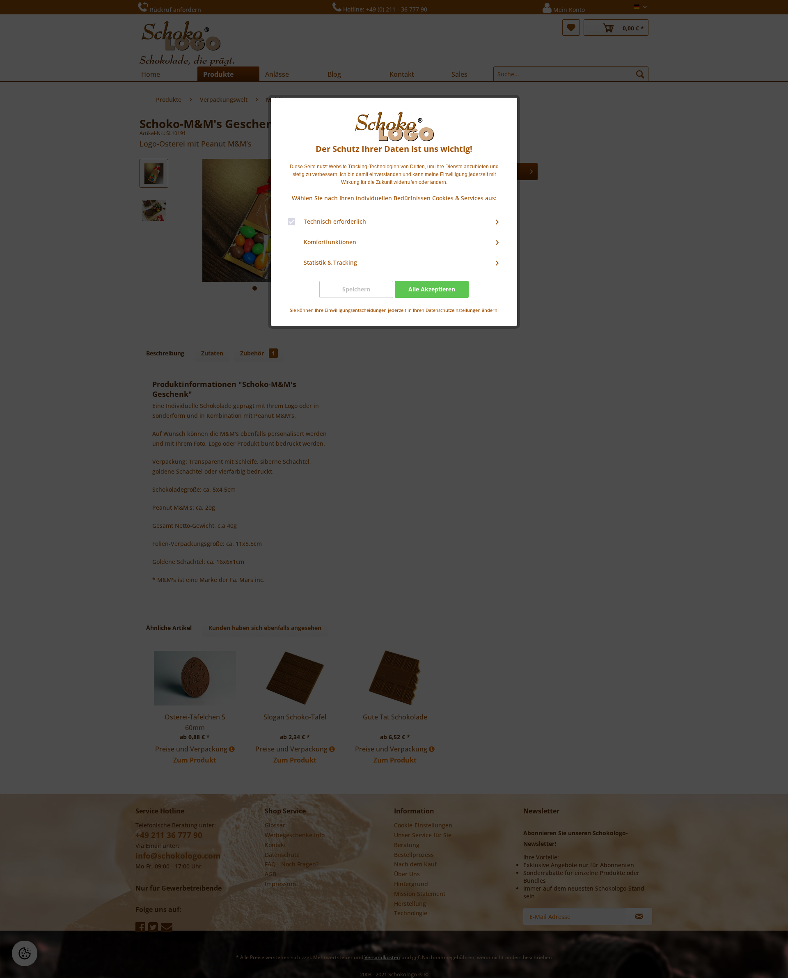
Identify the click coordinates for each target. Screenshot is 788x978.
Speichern (356, 289)
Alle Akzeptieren (431, 289)
